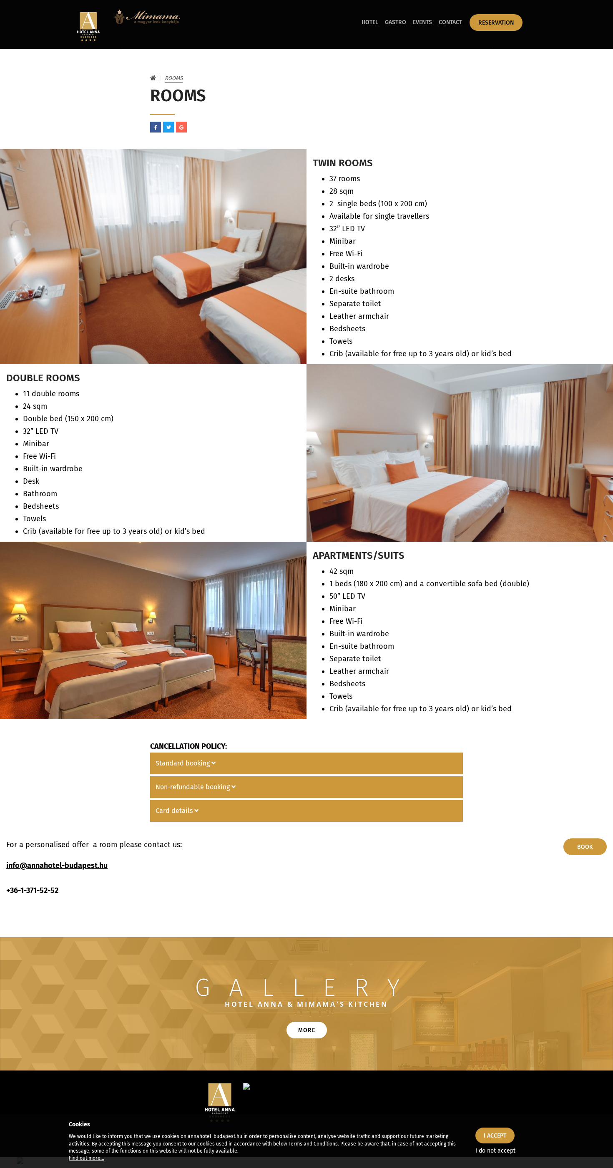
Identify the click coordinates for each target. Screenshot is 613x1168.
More (306, 1030)
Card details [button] (175, 811)
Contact (450, 22)
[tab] (306, 763)
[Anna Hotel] (87, 26)
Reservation (496, 22)
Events (422, 22)
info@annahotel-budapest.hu (57, 865)
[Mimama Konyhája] (147, 24)
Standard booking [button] (183, 763)
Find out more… (86, 1158)
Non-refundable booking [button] (193, 787)
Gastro (395, 22)
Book (585, 846)
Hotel (370, 22)
